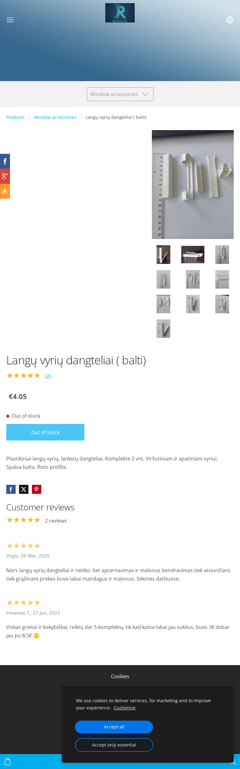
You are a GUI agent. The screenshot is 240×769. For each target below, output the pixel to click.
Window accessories (55, 117)
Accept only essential (114, 745)
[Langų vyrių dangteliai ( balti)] (163, 254)
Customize (125, 708)
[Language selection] (229, 19)
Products (15, 117)
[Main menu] (10, 19)
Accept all (114, 727)
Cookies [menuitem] (120, 676)
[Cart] (7, 761)
